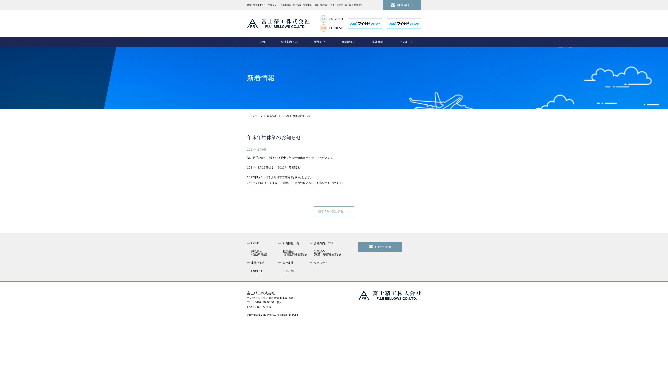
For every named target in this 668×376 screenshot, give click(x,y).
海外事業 (377, 42)
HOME (261, 42)
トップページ (255, 116)
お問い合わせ (404, 5)
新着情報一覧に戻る (330, 211)
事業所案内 (348, 42)
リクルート (406, 42)
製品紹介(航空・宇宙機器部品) (327, 253)
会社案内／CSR (290, 42)
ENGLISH (257, 271)
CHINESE (289, 271)
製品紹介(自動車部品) (259, 253)
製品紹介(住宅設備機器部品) (295, 253)
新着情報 (272, 116)
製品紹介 (319, 42)
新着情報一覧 (291, 243)
